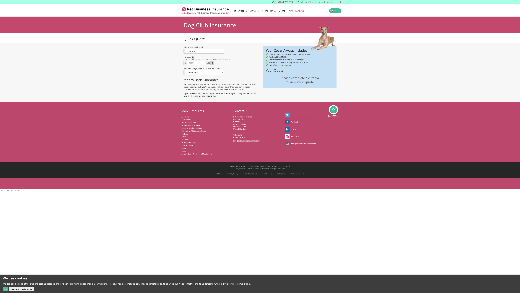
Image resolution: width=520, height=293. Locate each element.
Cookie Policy (266, 174)
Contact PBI (186, 119)
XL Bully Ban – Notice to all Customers (196, 154)
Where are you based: (193, 47)
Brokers (184, 134)
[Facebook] (287, 122)
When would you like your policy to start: (201, 68)
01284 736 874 (285, 2)
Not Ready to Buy (188, 122)
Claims (282, 10)
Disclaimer (281, 174)
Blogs (183, 151)
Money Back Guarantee (190, 125)
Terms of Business (250, 174)
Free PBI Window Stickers (191, 128)
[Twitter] (287, 115)
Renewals (299, 10)
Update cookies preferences (10, 190)
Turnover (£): (189, 57)
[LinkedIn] (287, 129)
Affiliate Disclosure (296, 174)
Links (183, 137)
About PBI (185, 117)
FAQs (290, 10)
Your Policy (269, 11)
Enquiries (185, 139)
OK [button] (5, 289)
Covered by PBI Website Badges (194, 131)
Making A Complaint (189, 142)
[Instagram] (287, 136)
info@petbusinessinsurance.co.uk (323, 2)
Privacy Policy (232, 174)
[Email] (287, 144)
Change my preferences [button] (21, 289)
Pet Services (240, 11)
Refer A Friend (187, 145)
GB (336, 11)
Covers (255, 11)
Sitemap (219, 174)
